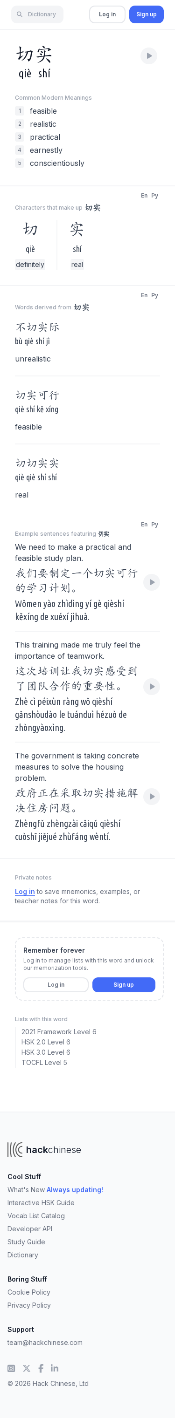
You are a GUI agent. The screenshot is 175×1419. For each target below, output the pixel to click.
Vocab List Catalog (36, 1216)
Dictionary (22, 1255)
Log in (107, 14)
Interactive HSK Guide (41, 1203)
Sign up (146, 14)
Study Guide (26, 1242)
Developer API (29, 1229)
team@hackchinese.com (45, 1342)
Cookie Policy (28, 1292)
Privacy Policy (29, 1305)
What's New (55, 1190)
